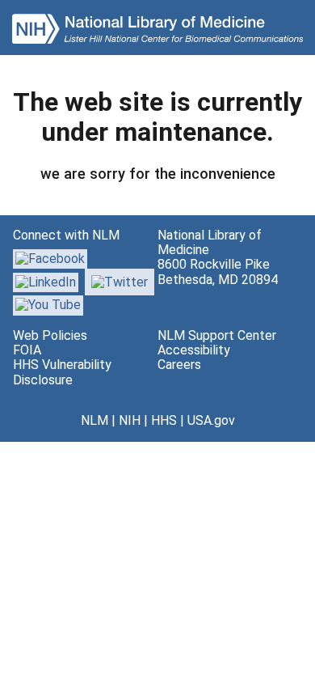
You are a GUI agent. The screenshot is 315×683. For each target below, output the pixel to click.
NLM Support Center (217, 335)
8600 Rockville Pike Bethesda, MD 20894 (218, 271)
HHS (164, 420)
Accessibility (194, 350)
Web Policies (50, 335)
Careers (179, 364)
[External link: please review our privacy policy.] (45, 281)
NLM (94, 420)
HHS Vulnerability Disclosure (62, 372)
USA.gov (211, 420)
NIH (130, 420)
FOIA (27, 350)
